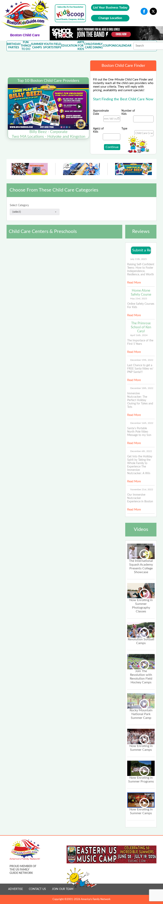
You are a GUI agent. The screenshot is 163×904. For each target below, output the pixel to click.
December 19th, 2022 (141, 360)
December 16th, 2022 (141, 423)
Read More (134, 282)
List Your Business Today (110, 7)
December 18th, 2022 (141, 388)
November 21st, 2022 (141, 489)
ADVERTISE (15, 889)
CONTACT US (37, 889)
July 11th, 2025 (138, 259)
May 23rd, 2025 (138, 298)
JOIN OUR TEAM (62, 889)
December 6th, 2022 (141, 451)
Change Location (110, 18)
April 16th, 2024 (138, 335)
